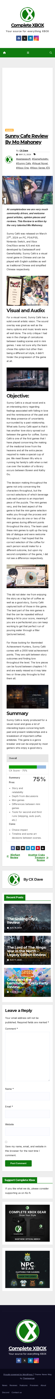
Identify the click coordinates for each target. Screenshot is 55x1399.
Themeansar (28, 1378)
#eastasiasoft (23, 158)
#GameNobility (40, 158)
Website (9, 1124)
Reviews (9, 130)
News (4, 1385)
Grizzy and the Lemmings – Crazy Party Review (27, 983)
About (43, 1385)
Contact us (17, 1392)
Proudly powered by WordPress (18, 1374)
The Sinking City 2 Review (22, 920)
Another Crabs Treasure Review (36, 858)
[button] (51, 52)
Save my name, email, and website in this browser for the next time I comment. (25, 1151)
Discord (5, 1392)
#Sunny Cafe (23, 163)
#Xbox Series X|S (40, 167)
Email (9, 1106)
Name (9, 1088)
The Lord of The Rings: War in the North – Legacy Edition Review (26, 951)
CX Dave (24, 150)
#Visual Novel (40, 163)
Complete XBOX (27, 25)
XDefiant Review (15, 856)
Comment (11, 1028)
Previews (34, 1385)
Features (24, 1385)
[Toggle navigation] (28, 52)
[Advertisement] (27, 95)
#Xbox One (22, 167)
